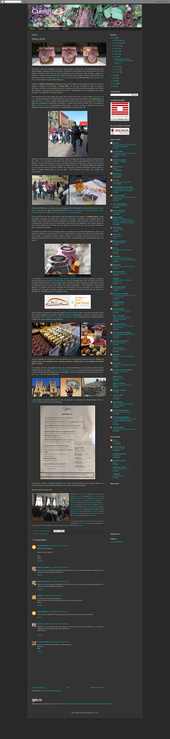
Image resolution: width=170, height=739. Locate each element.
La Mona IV (116, 397)
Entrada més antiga (97, 687)
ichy (73, 370)
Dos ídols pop (117, 455)
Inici (67, 687)
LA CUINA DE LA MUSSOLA (122, 332)
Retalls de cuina (77, 500)
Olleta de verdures (119, 383)
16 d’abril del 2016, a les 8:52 (59, 624)
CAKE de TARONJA (118, 229)
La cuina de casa (118, 348)
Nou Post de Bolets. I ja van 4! (121, 469)
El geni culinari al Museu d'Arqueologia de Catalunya (123, 59)
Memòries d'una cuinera (121, 410)
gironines (78, 212)
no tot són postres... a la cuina (122, 187)
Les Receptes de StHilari (121, 417)
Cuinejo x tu (42, 29)
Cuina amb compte (119, 287)
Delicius (34, 402)
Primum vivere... (118, 167)
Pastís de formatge (118, 378)
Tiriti (33, 99)
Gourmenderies (118, 402)
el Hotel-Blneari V (66, 370)
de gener (117, 72)
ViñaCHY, (36, 374)
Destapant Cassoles (119, 390)
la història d (56, 370)
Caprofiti (116, 278)
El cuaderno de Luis (119, 460)
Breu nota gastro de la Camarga (122, 310)
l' (58, 234)
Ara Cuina (95, 494)
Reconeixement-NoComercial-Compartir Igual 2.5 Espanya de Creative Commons (86, 704)
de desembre (118, 40)
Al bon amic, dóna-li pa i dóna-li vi (122, 412)
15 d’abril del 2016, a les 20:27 (58, 611)
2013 (114, 81)
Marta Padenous (42, 611)
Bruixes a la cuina (43, 624)
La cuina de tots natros (91, 506)
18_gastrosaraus (43, 533)
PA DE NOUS (117, 227)
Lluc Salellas (46, 101)
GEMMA (40, 595)
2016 (114, 38)
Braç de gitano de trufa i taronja (121, 182)
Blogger (96, 713)
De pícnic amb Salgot (119, 342)
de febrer (117, 69)
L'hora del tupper (118, 309)
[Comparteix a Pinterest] (63, 531)
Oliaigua (115, 168)
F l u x (115, 440)
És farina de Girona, (71, 313)
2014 (114, 78)
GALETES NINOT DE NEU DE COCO (123, 266)
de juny (116, 54)
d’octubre (117, 46)
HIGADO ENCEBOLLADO (120, 205)
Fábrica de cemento (119, 160)
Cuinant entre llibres (87, 504)
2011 (114, 86)
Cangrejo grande (93, 513)
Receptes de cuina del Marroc (123, 370)
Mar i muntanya (93, 511)
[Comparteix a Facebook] (61, 531)
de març (117, 66)
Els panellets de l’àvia (119, 288)
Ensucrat (93, 515)
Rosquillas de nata (118, 304)
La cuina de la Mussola (90, 502)
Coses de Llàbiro (118, 427)
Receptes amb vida (119, 324)
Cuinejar (44, 11)
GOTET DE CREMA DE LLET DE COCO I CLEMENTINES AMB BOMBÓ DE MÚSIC (124, 420)
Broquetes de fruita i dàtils (120, 371)
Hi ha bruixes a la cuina (120, 293)
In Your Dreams (83, 523)
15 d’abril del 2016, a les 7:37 (60, 567)
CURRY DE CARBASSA (120, 161)
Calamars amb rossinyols (120, 273)
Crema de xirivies (118, 212)
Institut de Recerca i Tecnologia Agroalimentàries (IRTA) (59, 317)
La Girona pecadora (43, 105)
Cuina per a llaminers (120, 241)
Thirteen (81, 525)
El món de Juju (117, 395)
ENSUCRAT (117, 265)
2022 (114, 462)
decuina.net (96, 498)
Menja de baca (77, 513)
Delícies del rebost (96, 496)
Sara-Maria (97, 97)
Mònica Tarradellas (43, 567)
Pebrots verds (117, 376)
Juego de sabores (82, 498)
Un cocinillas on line (82, 494)
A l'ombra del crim (119, 447)
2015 (114, 75)
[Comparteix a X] (59, 531)
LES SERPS (116, 442)
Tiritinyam (91, 500)
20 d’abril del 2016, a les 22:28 (59, 642)
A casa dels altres (54, 29)
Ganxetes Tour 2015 (61, 77)
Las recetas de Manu (77, 509)
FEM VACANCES (118, 175)
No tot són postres (78, 511)
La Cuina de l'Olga (43, 642)
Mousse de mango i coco (120, 349)
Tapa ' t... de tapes (119, 315)
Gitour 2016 (117, 63)
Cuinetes (116, 143)
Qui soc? (32, 29)
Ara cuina (116, 180)
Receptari (65, 29)
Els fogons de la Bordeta (121, 341)
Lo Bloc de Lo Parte (119, 467)
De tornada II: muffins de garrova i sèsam (124, 365)
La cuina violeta (118, 151)
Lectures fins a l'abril (118, 448)
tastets (115, 248)
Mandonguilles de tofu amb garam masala (124, 429)
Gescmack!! (117, 363)
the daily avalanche (119, 454)
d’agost (116, 48)
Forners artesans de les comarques (63, 212)
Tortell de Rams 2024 (119, 243)
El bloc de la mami (119, 272)
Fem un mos (117, 173)
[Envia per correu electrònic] (54, 531)
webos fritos (117, 234)
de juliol (116, 51)
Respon (39, 561)
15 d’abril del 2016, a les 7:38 (60, 581)
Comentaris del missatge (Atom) (51, 691)
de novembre (118, 43)
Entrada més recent (38, 687)
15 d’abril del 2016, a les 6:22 (59, 545)
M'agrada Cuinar (75, 496)
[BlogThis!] (57, 531)
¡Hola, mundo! (117, 236)
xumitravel (116, 474)
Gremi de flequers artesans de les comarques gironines (63, 279)
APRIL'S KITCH (118, 217)
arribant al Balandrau (118, 476)
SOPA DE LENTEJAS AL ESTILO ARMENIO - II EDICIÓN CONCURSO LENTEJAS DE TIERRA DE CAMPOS (123, 221)
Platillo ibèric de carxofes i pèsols (122, 385)
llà (81, 513)
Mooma (77, 165)
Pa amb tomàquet (118, 302)
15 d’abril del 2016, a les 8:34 (52, 595)
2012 (114, 83)
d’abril (116, 56)
